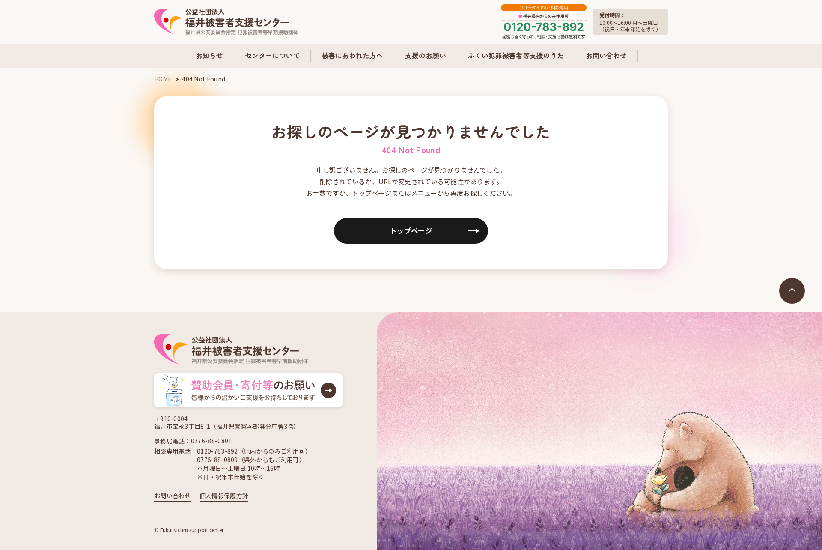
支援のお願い (425, 55)
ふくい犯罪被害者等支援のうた (516, 55)
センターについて (272, 55)
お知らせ (209, 55)
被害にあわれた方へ (352, 55)
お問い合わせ (606, 55)
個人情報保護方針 (224, 495)
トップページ (411, 230)
